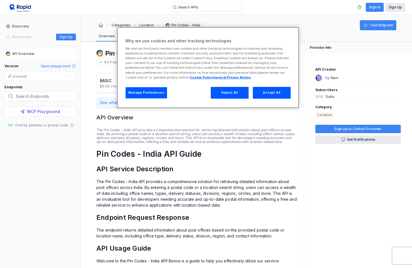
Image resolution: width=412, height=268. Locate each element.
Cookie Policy (201, 77)
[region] (208, 67)
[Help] (359, 7)
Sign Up (395, 7)
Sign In (374, 7)
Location (146, 25)
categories (121, 25)
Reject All (229, 92)
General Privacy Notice (232, 77)
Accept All (272, 92)
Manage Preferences (146, 92)
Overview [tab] (107, 36)
